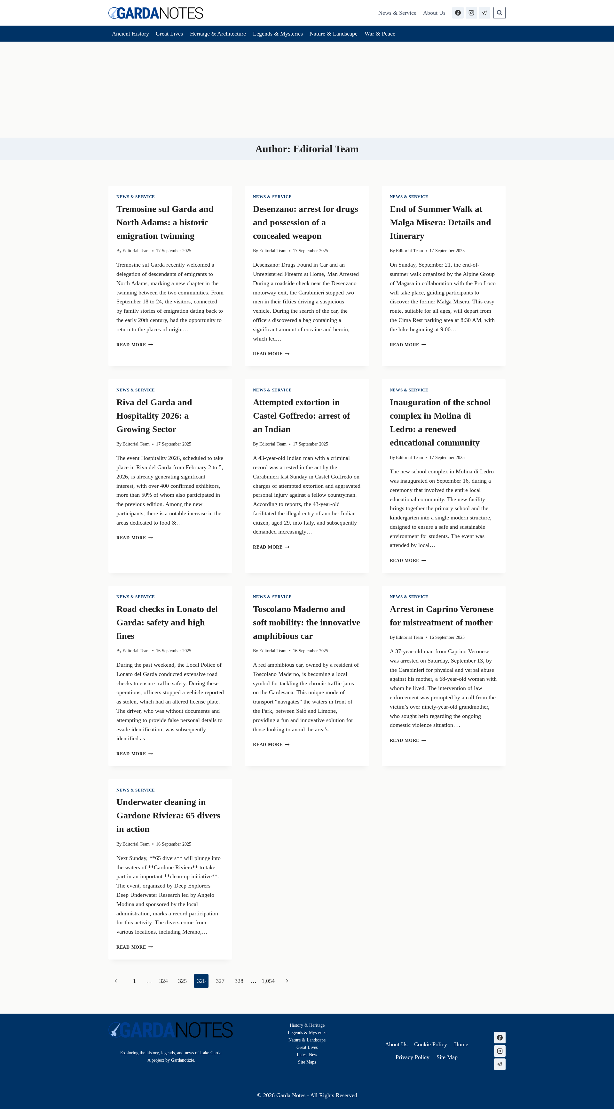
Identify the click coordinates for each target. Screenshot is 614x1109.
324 (163, 981)
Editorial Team (136, 250)
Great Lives (169, 33)
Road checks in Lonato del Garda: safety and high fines (167, 622)
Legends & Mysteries (278, 33)
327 (220, 981)
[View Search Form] (499, 13)
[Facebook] (458, 13)
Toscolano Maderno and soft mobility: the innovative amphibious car (306, 622)
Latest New (307, 1054)
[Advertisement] (307, 89)
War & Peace (380, 33)
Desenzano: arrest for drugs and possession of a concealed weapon (305, 222)
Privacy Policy (412, 1057)
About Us (434, 13)
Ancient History (130, 33)
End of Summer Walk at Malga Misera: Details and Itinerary (440, 222)
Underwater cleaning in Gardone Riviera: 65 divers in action (168, 815)
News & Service (397, 13)
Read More (134, 344)
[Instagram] (471, 13)
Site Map (306, 1062)
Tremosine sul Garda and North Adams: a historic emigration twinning (165, 222)
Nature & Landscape (334, 33)
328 (239, 981)
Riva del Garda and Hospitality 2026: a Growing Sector (154, 415)
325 (182, 981)
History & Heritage (307, 1025)
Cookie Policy (430, 1044)
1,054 (268, 981)
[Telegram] (484, 13)
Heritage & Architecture (218, 33)
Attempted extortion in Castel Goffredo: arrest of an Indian (301, 415)
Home (461, 1044)
